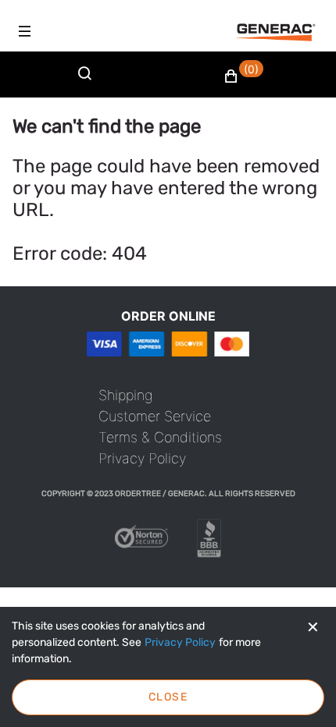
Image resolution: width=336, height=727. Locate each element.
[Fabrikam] (275, 32)
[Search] (88, 82)
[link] (126, 395)
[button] (243, 76)
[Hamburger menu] (25, 31)
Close (168, 697)
